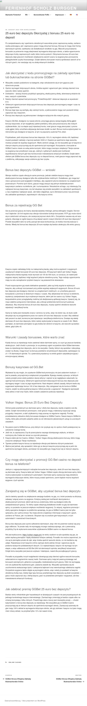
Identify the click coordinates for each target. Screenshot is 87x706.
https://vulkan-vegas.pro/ (32, 534)
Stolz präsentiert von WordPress (33, 701)
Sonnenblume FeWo (41, 15)
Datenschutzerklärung (13, 701)
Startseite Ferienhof (13, 15)
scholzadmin (30, 29)
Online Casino (15, 662)
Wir (26, 15)
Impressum (59, 15)
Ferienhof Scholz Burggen (41, 8)
